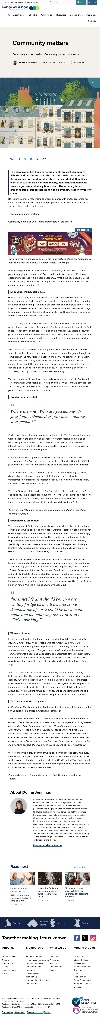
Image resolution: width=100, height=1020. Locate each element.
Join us (82, 2)
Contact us (92, 21)
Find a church (80, 976)
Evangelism (75, 14)
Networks (54, 959)
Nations (5, 959)
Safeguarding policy (35, 1012)
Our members (32, 983)
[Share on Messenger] (31, 159)
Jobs (76, 973)
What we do (47, 14)
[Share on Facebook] (20, 159)
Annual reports (8, 970)
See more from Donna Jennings (47, 845)
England (5, 2)
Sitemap (47, 1012)
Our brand (78, 970)
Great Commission (82, 980)
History (5, 973)
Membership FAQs (34, 963)
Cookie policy (19, 1012)
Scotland (28, 2)
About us (17, 14)
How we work (8, 963)
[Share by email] (37, 159)
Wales (35, 2)
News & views (91, 14)
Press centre (79, 963)
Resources (61, 14)
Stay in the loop (81, 959)
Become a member (34, 956)
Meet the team (8, 956)
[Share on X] (25, 159)
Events (53, 970)
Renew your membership (37, 959)
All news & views (81, 867)
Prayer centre (56, 966)
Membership (32, 14)
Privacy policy (7, 1012)
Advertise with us (82, 966)
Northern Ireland (16, 2)
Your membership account (38, 980)
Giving (5, 966)
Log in (93, 2)
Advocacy (54, 963)
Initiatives (54, 956)
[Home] (11, 14)
